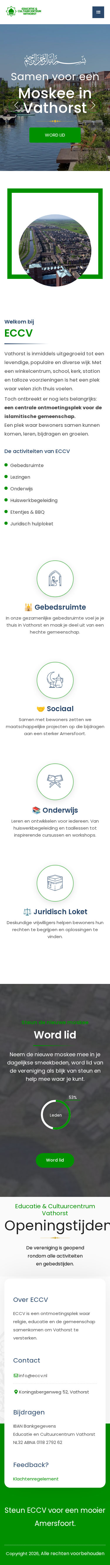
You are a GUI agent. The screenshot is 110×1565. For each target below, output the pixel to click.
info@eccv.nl (33, 1375)
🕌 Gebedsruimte (55, 607)
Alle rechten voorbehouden (72, 1553)
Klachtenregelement (36, 1479)
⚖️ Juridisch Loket (55, 912)
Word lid (55, 1160)
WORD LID (55, 135)
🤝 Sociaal (55, 709)
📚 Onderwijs (55, 810)
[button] (93, 105)
